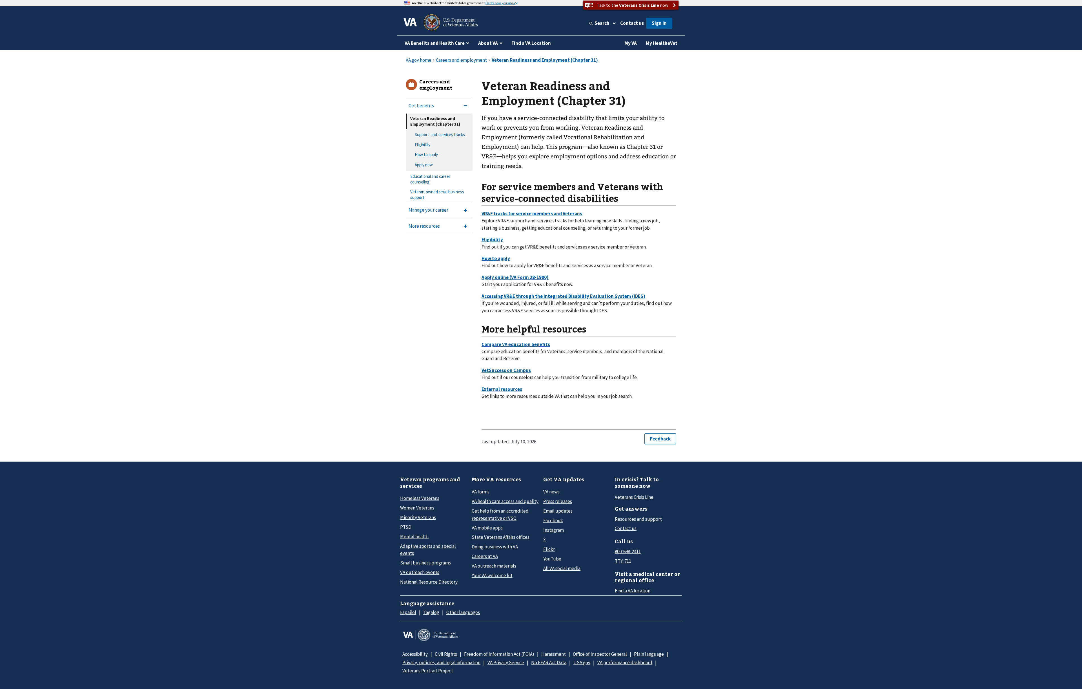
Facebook (553, 520)
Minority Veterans (418, 517)
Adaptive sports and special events (428, 549)
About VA (488, 43)
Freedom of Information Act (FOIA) (499, 654)
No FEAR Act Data (548, 662)
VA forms (480, 492)
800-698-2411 (628, 551)
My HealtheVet (661, 43)
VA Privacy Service (505, 662)
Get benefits (421, 106)
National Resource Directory (429, 582)
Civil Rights (446, 654)
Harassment (553, 654)
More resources (424, 226)
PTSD (405, 527)
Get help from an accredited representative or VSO (500, 514)
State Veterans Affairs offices (500, 537)
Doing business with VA (495, 547)
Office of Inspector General (600, 654)
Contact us (632, 23)
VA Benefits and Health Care (435, 43)
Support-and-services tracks (440, 134)
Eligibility (422, 144)
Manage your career (428, 210)
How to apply (426, 154)
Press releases (557, 501)
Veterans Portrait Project (427, 671)
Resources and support (638, 519)
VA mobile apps (487, 528)
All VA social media (561, 568)
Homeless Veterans (419, 498)
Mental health (414, 536)
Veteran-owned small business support (437, 194)
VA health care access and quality (505, 501)
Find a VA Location (531, 43)
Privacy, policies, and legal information (441, 662)
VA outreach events (419, 572)
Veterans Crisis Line (634, 497)
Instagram (553, 530)
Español (408, 612)
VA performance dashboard (624, 662)
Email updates (558, 511)
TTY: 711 (623, 561)
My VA (630, 43)
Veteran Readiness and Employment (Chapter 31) (435, 121)
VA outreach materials (494, 566)
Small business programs (425, 563)
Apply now (424, 164)
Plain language (649, 654)
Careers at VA (485, 556)
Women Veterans (417, 508)
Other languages (463, 612)
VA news (551, 492)
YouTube (552, 559)
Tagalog (431, 612)
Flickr (549, 549)
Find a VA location (632, 591)
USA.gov (581, 662)
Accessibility (415, 654)
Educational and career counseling (430, 179)
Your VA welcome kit (492, 575)
